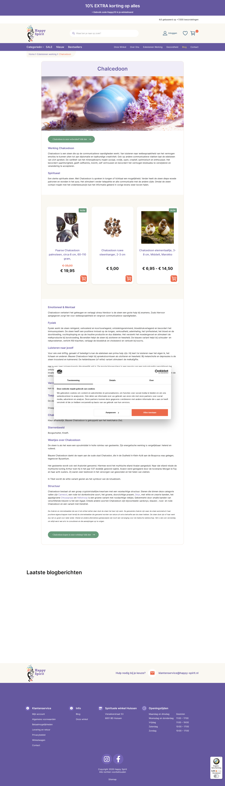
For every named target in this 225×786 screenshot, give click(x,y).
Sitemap (112, 779)
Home (32, 54)
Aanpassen (111, 412)
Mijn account (38, 714)
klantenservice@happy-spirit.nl (178, 673)
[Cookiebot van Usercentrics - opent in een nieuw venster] (156, 372)
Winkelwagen (38, 740)
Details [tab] (112, 380)
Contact (36, 745)
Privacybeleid (38, 735)
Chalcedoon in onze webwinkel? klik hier (70, 139)
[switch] (216, 776)
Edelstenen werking (47, 54)
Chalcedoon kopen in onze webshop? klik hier (72, 535)
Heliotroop (82, 497)
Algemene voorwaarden (44, 719)
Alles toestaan (149, 412)
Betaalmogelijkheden (42, 724)
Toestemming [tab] (73, 380)
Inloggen (172, 33)
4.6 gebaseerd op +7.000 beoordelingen (178, 19)
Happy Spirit (121, 769)
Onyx (137, 494)
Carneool (62, 494)
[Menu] (220, 758)
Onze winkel (82, 719)
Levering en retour (41, 729)
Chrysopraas (67, 497)
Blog (78, 714)
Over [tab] (151, 380)
